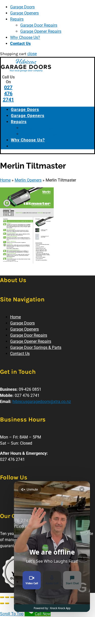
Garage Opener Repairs (40, 31)
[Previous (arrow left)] (2, 603)
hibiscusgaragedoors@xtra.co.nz (41, 401)
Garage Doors (22, 7)
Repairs (17, 19)
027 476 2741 (8, 93)
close (32, 53)
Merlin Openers (28, 180)
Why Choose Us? (25, 37)
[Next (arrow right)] (7, 603)
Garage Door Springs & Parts (35, 347)
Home (5, 180)
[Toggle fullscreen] (12, 597)
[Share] (7, 597)
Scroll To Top (12, 613)
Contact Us (20, 43)
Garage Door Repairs (38, 25)
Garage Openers (24, 13)
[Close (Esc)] (2, 597)
